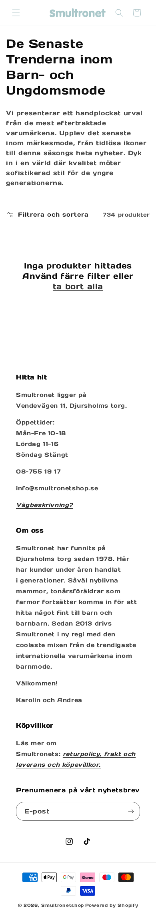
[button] (16, 13)
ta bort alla (78, 286)
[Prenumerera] (131, 811)
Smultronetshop (62, 905)
